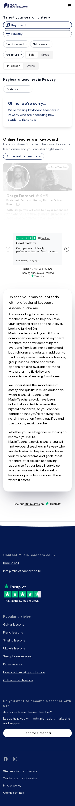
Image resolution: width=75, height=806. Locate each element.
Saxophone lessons (17, 656)
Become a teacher (37, 733)
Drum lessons (13, 664)
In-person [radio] (13, 66)
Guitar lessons (13, 624)
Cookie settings (13, 792)
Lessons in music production (24, 672)
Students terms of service (20, 771)
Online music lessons (18, 680)
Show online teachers (23, 156)
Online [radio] (31, 66)
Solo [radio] (32, 54)
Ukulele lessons (14, 648)
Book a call (11, 563)
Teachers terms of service (20, 778)
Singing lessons (14, 640)
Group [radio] (45, 54)
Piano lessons (13, 632)
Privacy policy (12, 785)
